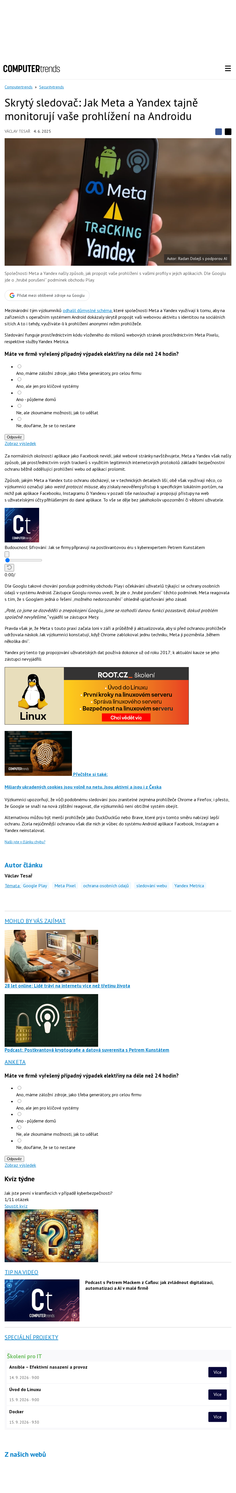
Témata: (13, 885)
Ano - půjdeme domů (36, 399)
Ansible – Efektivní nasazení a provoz (48, 1367)
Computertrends (19, 87)
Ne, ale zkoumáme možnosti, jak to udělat (57, 412)
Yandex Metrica (189, 885)
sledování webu (151, 885)
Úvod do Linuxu (25, 1389)
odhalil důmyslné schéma (87, 310)
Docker (16, 1411)
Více (218, 1372)
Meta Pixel (65, 885)
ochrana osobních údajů (106, 885)
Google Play (35, 885)
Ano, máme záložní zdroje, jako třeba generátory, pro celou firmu (78, 373)
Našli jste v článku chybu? (25, 841)
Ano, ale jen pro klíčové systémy (47, 386)
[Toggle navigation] (228, 68)
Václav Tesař (17, 131)
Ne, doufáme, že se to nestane (45, 425)
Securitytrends (51, 87)
